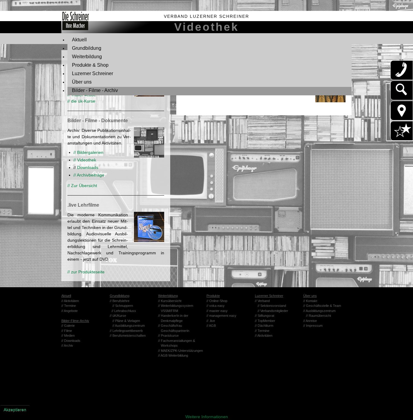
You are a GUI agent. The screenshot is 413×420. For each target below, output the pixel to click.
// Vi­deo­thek (84, 160)
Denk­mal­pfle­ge (170, 321)
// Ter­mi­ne (68, 305)
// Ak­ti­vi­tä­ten (70, 301)
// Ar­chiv (67, 345)
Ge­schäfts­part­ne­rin (173, 330)
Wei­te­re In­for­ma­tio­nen (206, 416)
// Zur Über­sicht (82, 185)
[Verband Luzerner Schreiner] (72, 22)
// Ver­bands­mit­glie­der (273, 311)
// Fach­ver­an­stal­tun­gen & (176, 340)
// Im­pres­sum (313, 325)
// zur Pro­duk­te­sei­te (86, 271)
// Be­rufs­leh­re (119, 301)
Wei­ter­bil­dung (168, 296)
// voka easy (216, 305)
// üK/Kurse (118, 315)
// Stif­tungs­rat (264, 315)
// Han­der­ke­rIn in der (173, 315)
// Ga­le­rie (68, 325)
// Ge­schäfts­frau (170, 325)
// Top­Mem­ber (265, 321)
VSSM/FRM (168, 311)
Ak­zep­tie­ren (15, 409)
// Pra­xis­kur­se (168, 335)
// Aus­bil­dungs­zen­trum (128, 325)
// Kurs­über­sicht (169, 301)
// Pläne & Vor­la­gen (126, 321)
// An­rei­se (310, 321)
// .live (211, 321)
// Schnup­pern (122, 305)
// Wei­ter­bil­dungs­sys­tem (177, 305)
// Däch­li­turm (264, 325)
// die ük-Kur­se (81, 101)
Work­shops (168, 345)
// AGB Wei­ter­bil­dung (173, 355)
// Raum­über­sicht (318, 315)
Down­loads (87, 167)
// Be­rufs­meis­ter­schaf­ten (128, 335)
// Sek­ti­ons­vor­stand (272, 305)
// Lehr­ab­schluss (124, 311)
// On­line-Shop (217, 301)
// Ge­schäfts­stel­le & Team (322, 305)
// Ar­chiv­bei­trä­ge (88, 175)
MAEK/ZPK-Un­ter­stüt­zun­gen (182, 350)
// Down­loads (70, 340)
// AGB (211, 325)
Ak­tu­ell (66, 296)
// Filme (66, 330)
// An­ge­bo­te (69, 311)
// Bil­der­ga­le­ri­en (88, 152)
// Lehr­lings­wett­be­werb (126, 330)
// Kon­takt (310, 301)
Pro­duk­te (213, 296)
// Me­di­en (68, 335)
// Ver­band (262, 301)
